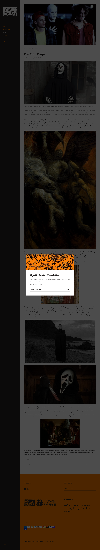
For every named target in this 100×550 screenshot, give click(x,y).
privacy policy (38, 284)
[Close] (72, 256)
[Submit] (68, 289)
